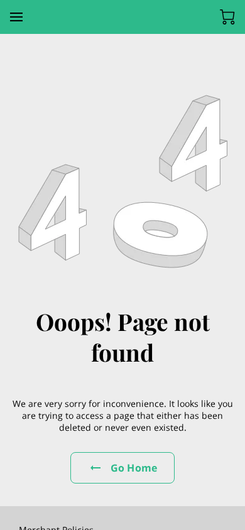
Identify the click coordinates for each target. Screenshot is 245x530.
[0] (227, 16)
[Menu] (16, 17)
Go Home (134, 468)
